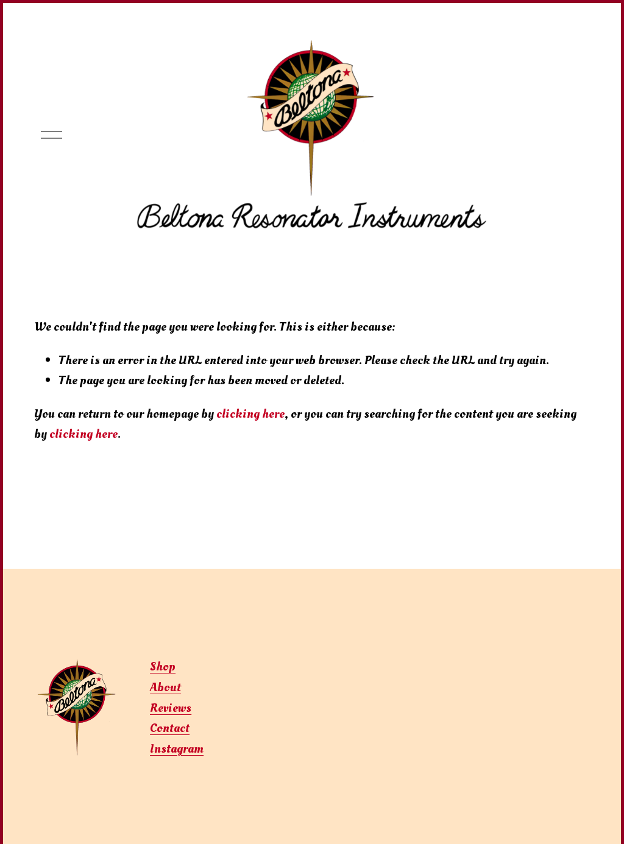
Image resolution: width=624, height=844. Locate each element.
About (165, 687)
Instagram (177, 749)
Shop (163, 666)
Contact (170, 728)
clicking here (250, 414)
